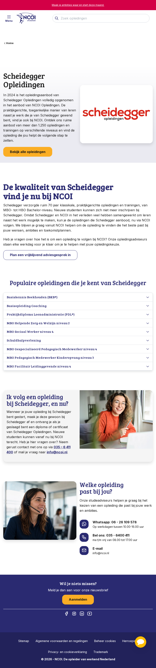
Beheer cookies (105, 641)
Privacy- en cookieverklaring (67, 652)
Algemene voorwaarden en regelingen (62, 641)
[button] (140, 642)
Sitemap (23, 641)
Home (10, 43)
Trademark (100, 652)
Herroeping (130, 641)
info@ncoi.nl (57, 452)
